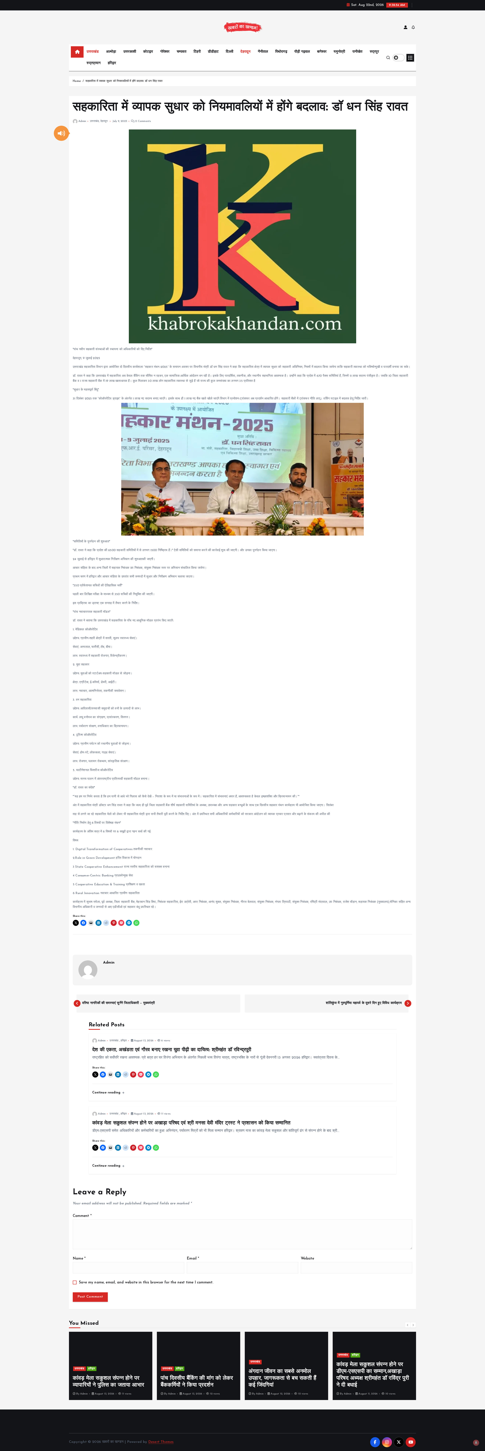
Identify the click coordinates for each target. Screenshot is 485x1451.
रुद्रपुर (374, 52)
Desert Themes (161, 1442)
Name (79, 1258)
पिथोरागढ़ (281, 52)
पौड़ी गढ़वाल (302, 52)
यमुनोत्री (339, 52)
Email (193, 1258)
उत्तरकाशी (129, 52)
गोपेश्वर (165, 52)
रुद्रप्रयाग (93, 63)
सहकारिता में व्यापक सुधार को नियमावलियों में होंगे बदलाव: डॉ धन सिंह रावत (123, 81)
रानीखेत (357, 52)
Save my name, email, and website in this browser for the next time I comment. (146, 1282)
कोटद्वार (148, 52)
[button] (61, 133)
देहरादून (245, 52)
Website (307, 1258)
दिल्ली (229, 52)
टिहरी (197, 52)
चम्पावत (181, 52)
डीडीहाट (213, 52)
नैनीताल (263, 52)
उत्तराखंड (93, 52)
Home (77, 81)
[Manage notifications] (476, 1443)
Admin (82, 121)
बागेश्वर (321, 52)
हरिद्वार (112, 63)
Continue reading (106, 1092)
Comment (82, 1216)
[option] (110, 1366)
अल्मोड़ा (111, 52)
